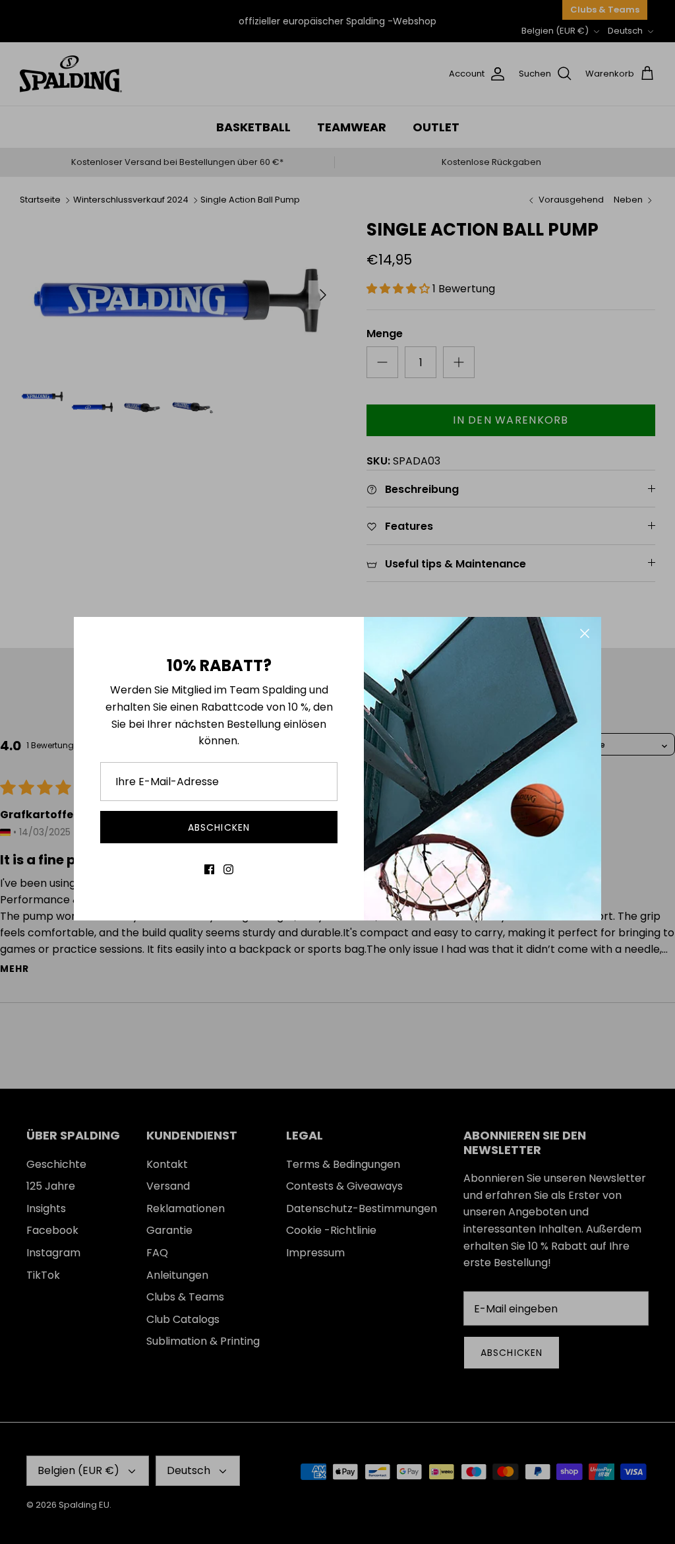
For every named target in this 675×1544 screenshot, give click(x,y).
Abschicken (219, 827)
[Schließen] (584, 633)
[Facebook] (209, 869)
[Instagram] (228, 869)
